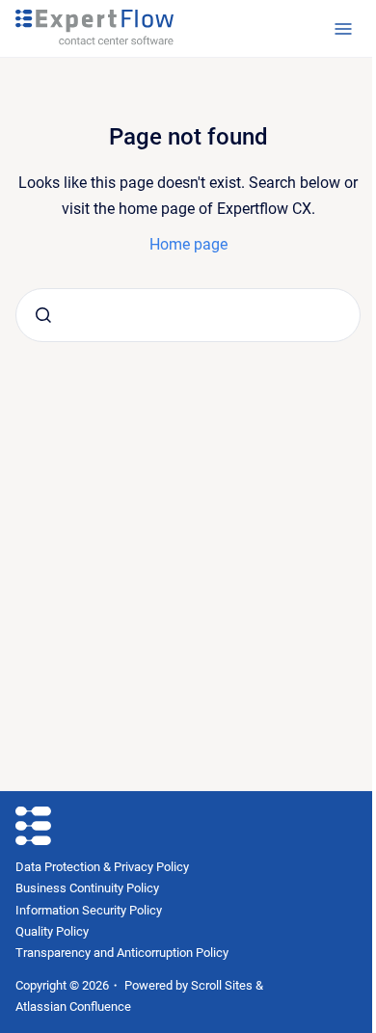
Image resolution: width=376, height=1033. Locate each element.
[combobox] (188, 315)
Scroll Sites (222, 985)
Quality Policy (52, 931)
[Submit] (43, 315)
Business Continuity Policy (87, 888)
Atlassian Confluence (73, 1006)
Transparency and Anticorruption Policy (121, 952)
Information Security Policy (88, 910)
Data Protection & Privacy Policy (102, 867)
